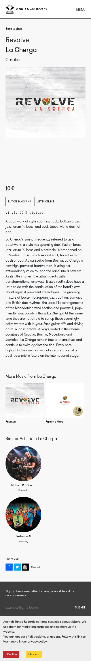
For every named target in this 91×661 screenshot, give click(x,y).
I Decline (11, 654)
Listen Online (45, 201)
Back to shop (14, 29)
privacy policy (37, 641)
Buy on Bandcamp (19, 201)
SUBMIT (80, 607)
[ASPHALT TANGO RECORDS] (10, 9)
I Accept (34, 654)
